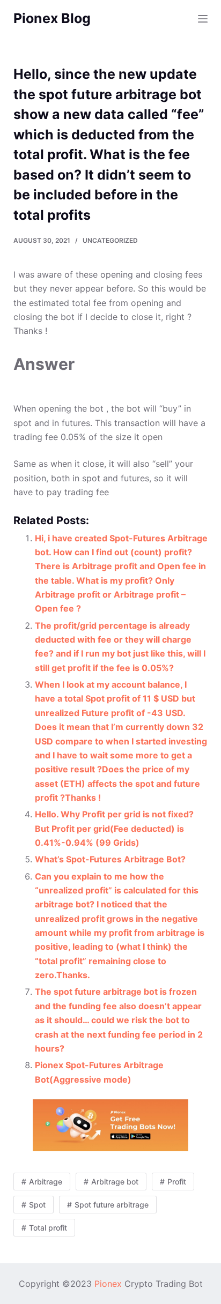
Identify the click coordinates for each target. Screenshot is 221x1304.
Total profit (48, 1227)
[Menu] (203, 19)
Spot (37, 1204)
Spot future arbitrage (112, 1204)
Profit (176, 1181)
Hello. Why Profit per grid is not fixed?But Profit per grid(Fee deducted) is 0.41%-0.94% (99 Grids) (114, 828)
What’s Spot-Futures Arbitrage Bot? (110, 859)
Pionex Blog (52, 18)
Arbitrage (45, 1181)
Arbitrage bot (114, 1181)
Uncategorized (110, 240)
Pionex (108, 1283)
